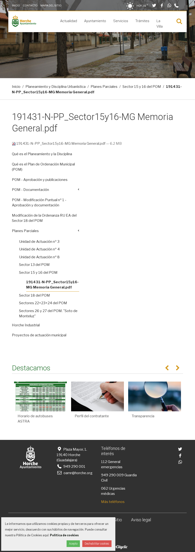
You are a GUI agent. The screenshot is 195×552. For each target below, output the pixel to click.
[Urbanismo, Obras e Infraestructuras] (24, 26)
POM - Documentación (30, 190)
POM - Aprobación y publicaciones (40, 180)
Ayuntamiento (95, 21)
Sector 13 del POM (34, 265)
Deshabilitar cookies (97, 543)
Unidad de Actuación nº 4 (39, 249)
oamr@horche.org (78, 473)
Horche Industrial (26, 325)
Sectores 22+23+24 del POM (43, 303)
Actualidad (68, 21)
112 (104, 462)
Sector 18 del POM (34, 295)
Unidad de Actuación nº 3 (39, 241)
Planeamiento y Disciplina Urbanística (55, 87)
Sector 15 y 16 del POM (141, 87)
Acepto (73, 543)
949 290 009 (112, 475)
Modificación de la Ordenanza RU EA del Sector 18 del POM (44, 218)
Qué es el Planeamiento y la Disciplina (42, 154)
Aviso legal (141, 519)
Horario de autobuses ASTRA (35, 419)
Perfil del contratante (92, 416)
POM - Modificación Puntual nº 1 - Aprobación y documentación (39, 203)
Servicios (120, 21)
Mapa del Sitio (50, 5)
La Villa (159, 24)
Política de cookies (64, 535)
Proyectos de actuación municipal (39, 335)
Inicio (16, 5)
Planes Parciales (104, 87)
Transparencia (143, 416)
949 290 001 (74, 466)
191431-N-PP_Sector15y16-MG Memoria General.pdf (61, 143)
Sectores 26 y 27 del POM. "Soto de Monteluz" (48, 313)
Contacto (30, 5)
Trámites (142, 21)
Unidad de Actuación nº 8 (39, 257)
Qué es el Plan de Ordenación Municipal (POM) (43, 167)
